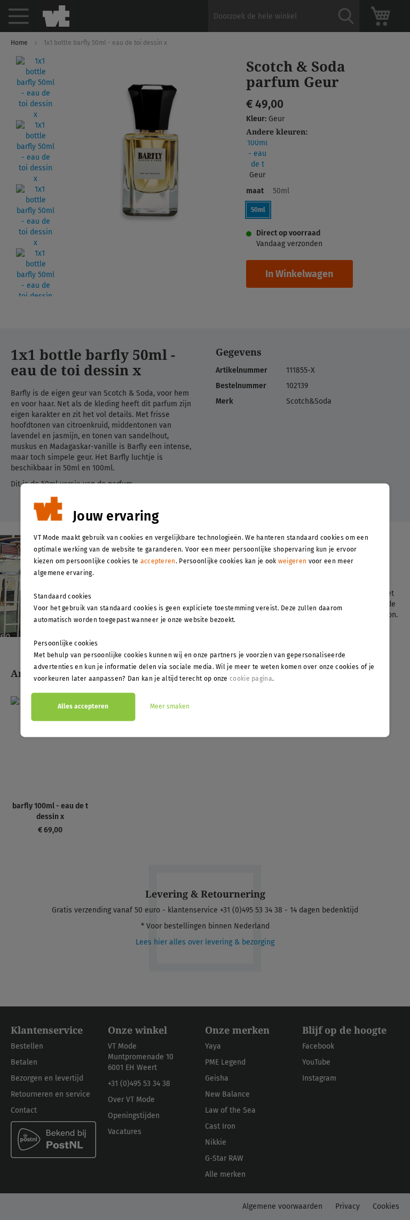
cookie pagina (251, 678)
